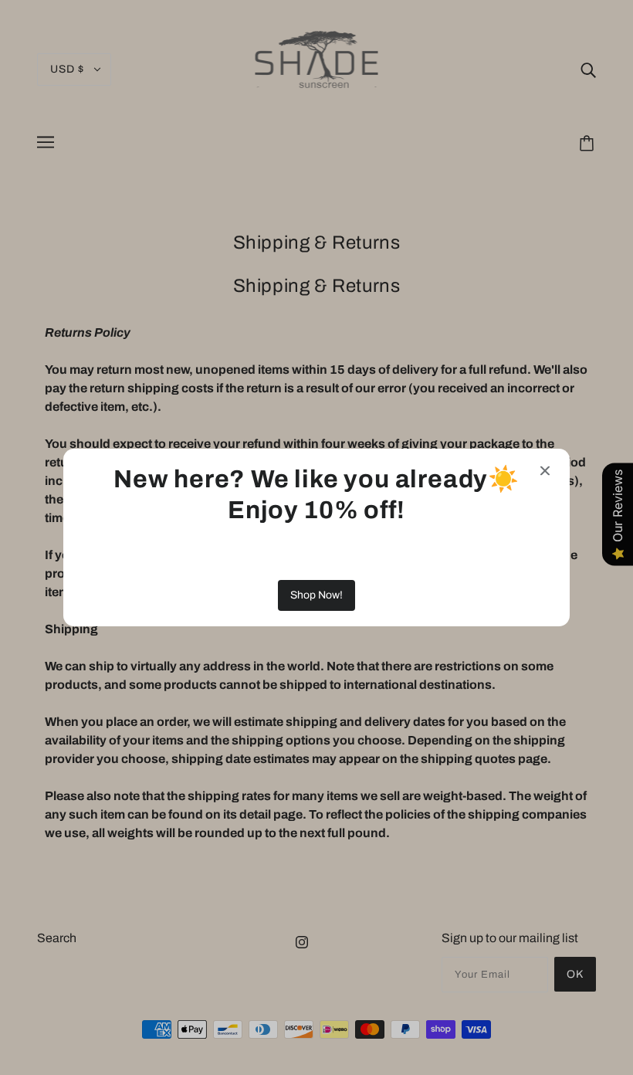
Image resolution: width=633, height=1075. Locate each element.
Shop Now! (316, 595)
